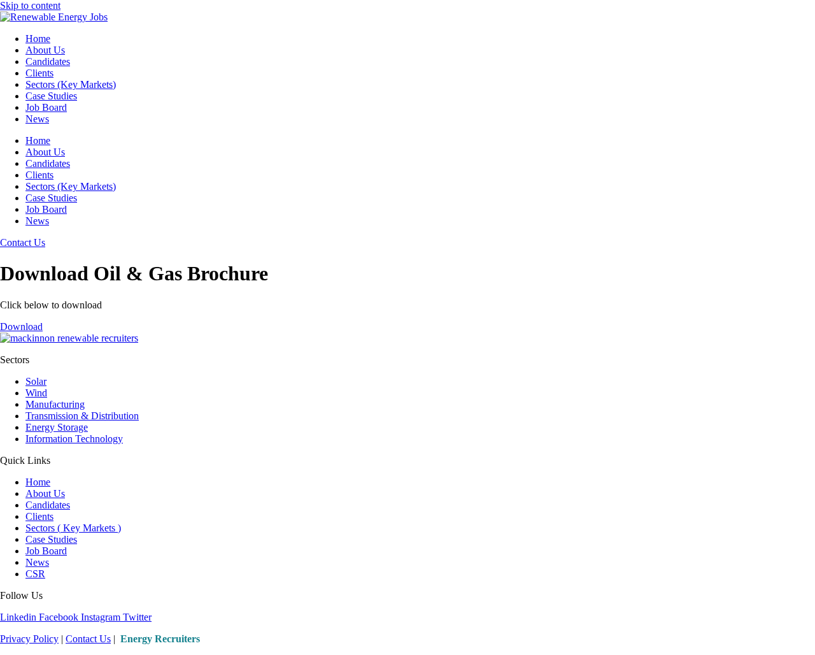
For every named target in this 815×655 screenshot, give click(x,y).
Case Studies (51, 95)
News (37, 118)
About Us (45, 50)
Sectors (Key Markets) (70, 84)
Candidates (47, 61)
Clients (39, 73)
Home (37, 38)
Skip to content (30, 5)
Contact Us (88, 638)
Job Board (46, 107)
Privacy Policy (29, 638)
